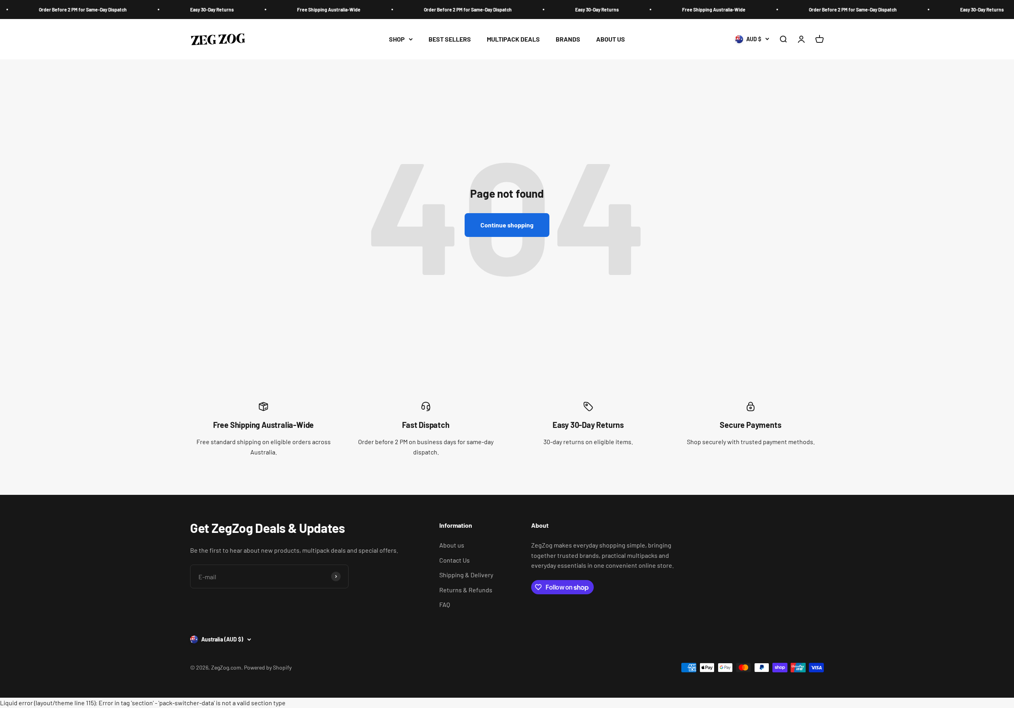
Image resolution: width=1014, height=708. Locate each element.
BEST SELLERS (450, 39)
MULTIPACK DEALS (513, 39)
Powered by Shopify (268, 667)
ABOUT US (610, 39)
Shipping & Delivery (466, 574)
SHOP (397, 39)
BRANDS (568, 39)
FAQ (444, 604)
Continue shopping (507, 225)
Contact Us (454, 560)
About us (451, 545)
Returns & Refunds (465, 589)
